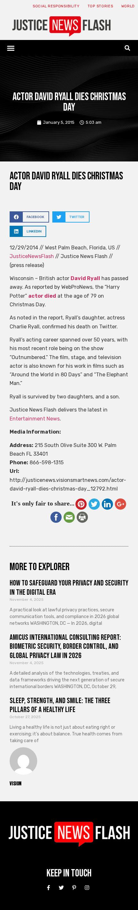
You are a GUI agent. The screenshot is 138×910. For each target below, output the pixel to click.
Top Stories (100, 6)
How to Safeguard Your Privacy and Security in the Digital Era (69, 587)
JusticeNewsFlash (32, 256)
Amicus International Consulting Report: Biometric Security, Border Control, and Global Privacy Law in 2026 (65, 647)
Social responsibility (56, 6)
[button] (11, 48)
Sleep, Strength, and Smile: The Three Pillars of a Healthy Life (60, 705)
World (128, 6)
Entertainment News (35, 419)
